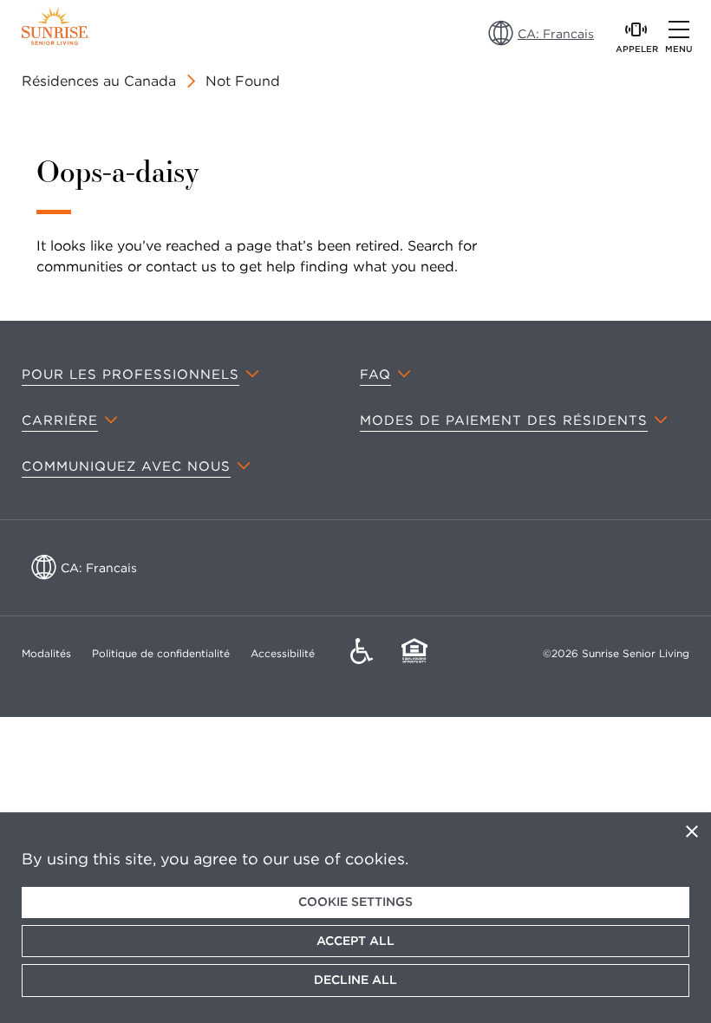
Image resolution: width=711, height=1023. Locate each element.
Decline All (355, 980)
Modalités (46, 653)
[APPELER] (636, 29)
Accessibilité (283, 653)
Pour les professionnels (130, 374)
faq (375, 374)
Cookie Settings (355, 902)
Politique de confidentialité (161, 653)
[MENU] (679, 29)
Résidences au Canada (99, 81)
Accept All (355, 941)
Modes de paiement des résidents (504, 420)
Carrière (60, 420)
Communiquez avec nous (126, 466)
